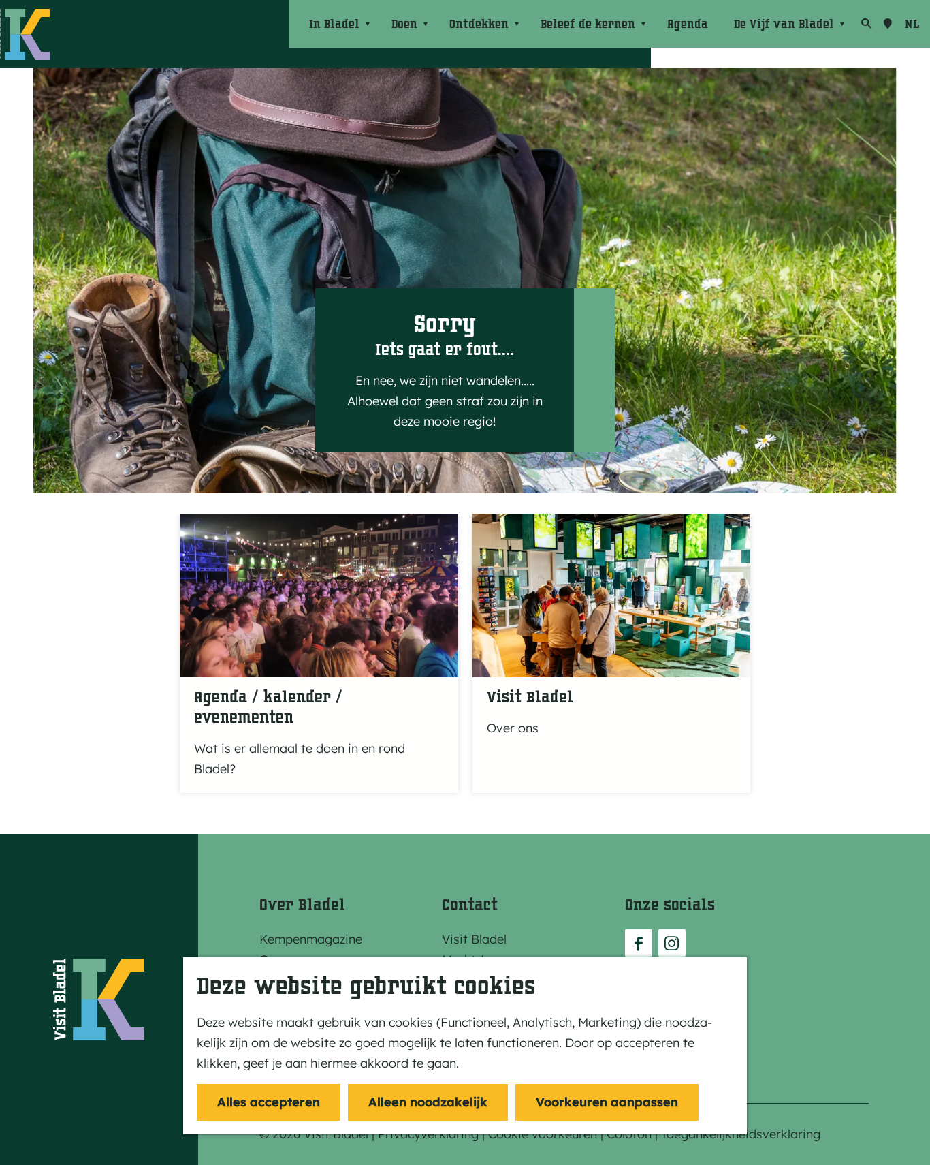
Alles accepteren (268, 1102)
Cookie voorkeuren (542, 1134)
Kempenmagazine (310, 939)
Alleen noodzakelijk (427, 1102)
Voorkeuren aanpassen (607, 1102)
